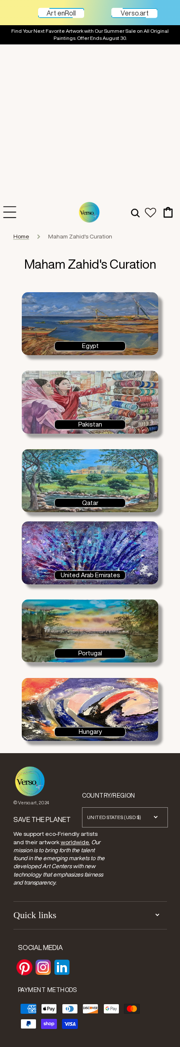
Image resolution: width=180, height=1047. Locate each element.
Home (21, 236)
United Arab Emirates (90, 575)
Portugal (90, 653)
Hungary (90, 732)
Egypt (90, 346)
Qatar (90, 502)
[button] (135, 212)
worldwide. (75, 842)
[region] (90, 34)
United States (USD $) (114, 817)
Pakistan (90, 424)
